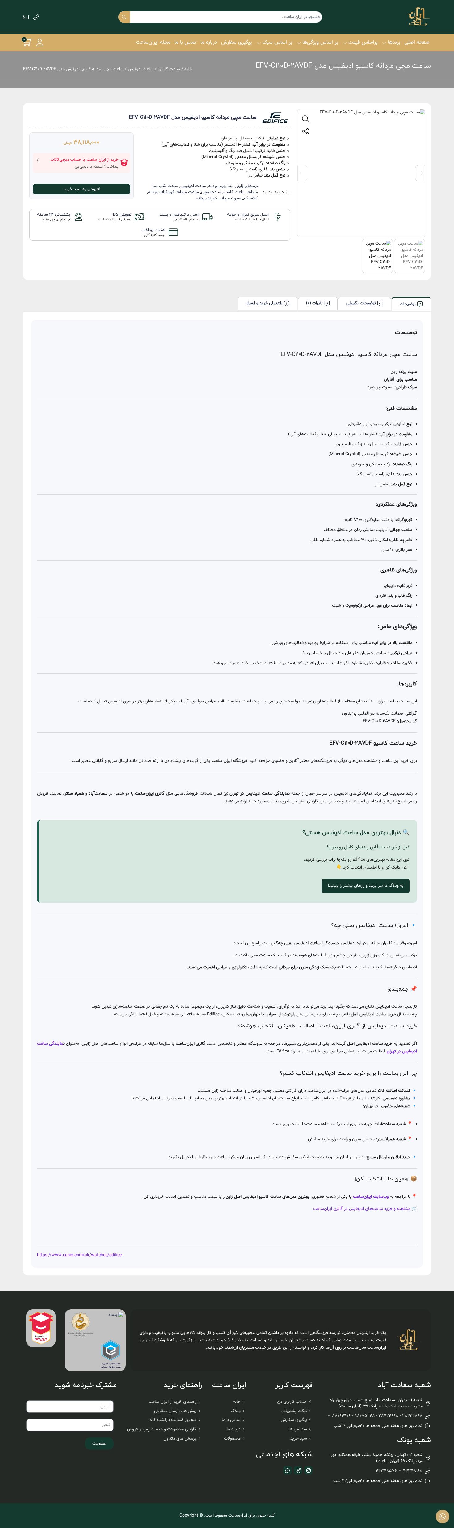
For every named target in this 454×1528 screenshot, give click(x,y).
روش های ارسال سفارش (175, 1411)
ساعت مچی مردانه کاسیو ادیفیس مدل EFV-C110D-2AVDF (343, 66)
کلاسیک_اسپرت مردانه (239, 198)
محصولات (232, 1438)
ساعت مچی (211, 192)
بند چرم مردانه (220, 186)
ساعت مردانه (188, 192)
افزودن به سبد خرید (82, 189)
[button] (39, 42)
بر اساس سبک (277, 42)
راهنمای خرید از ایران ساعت (172, 1401)
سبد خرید (298, 1438)
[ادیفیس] (274, 117)
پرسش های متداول (180, 1438)
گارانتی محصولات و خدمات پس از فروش (161, 1429)
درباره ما (208, 42)
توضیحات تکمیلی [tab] (361, 303)
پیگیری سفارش (236, 42)
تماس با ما (185, 42)
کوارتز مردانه (206, 198)
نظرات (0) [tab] (314, 303)
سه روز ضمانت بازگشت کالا (173, 1420)
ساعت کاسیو (169, 69)
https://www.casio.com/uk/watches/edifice (79, 1255)
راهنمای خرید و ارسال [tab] (264, 303)
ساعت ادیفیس (140, 69)
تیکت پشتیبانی (294, 1411)
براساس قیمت (363, 42)
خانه (188, 69)
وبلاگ (236, 1411)
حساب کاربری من (292, 1401)
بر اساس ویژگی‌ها (320, 42)
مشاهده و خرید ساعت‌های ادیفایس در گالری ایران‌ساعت (361, 1209)
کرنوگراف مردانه (161, 192)
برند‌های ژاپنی (246, 186)
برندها (394, 42)
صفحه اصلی (417, 42)
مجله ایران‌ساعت (153, 42)
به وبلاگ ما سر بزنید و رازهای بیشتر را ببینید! (365, 885)
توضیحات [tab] (408, 304)
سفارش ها (297, 1429)
